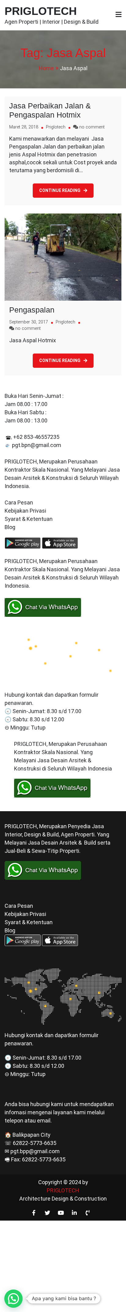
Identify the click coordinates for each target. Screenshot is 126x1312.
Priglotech (55, 127)
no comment (92, 127)
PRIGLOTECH (41, 11)
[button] (13, 1299)
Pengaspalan (31, 310)
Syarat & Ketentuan (29, 519)
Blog (11, 527)
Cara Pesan (19, 502)
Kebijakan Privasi (25, 510)
